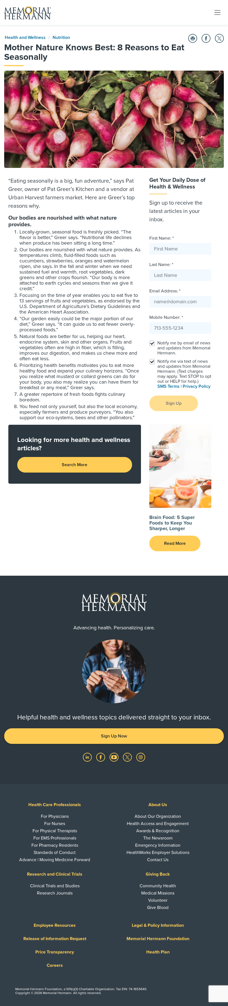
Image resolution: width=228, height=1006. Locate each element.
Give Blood (157, 907)
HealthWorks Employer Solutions (158, 852)
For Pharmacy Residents (54, 845)
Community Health (158, 885)
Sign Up (174, 403)
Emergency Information (157, 845)
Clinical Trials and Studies (55, 885)
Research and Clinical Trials (54, 874)
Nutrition (61, 37)
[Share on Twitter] (219, 38)
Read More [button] (175, 543)
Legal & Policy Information (158, 925)
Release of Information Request (54, 939)
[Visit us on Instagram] (140, 757)
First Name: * (161, 238)
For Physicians (55, 816)
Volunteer (157, 900)
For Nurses (54, 823)
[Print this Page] (192, 38)
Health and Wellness (25, 37)
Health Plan (158, 952)
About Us (157, 805)
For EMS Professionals (54, 838)
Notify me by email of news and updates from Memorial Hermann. (183, 348)
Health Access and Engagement (158, 823)
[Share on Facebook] (206, 38)
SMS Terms (168, 386)
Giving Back (158, 874)
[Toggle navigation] (217, 12)
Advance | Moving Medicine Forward (54, 859)
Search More (74, 465)
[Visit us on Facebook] (101, 757)
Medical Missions (157, 893)
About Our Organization (158, 816)
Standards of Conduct (55, 852)
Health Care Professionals (54, 805)
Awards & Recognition (157, 830)
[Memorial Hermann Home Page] (27, 12)
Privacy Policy (196, 386)
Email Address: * (164, 291)
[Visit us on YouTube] (115, 757)
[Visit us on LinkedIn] (88, 757)
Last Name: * (161, 264)
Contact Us (157, 859)
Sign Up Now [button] (114, 736)
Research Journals (55, 893)
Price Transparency (54, 952)
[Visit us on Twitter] (128, 757)
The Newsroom (158, 838)
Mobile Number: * (166, 317)
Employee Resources (55, 925)
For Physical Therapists (55, 830)
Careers (55, 965)
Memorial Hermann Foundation (158, 939)
